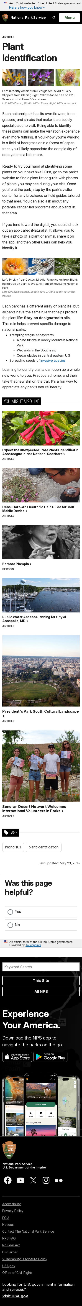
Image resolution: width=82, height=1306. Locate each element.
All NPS (41, 991)
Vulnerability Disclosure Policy (24, 1259)
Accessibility (11, 1204)
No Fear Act (11, 1245)
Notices (8, 1225)
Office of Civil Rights (17, 1273)
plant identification (44, 847)
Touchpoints (33, 945)
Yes (18, 911)
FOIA (5, 1218)
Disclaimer (10, 1252)
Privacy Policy (12, 1211)
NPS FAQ (9, 1238)
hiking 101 (13, 847)
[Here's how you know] (41, 5)
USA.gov (8, 1266)
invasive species (53, 360)
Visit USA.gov (15, 1296)
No (17, 924)
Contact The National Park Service (28, 1231)
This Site (41, 980)
